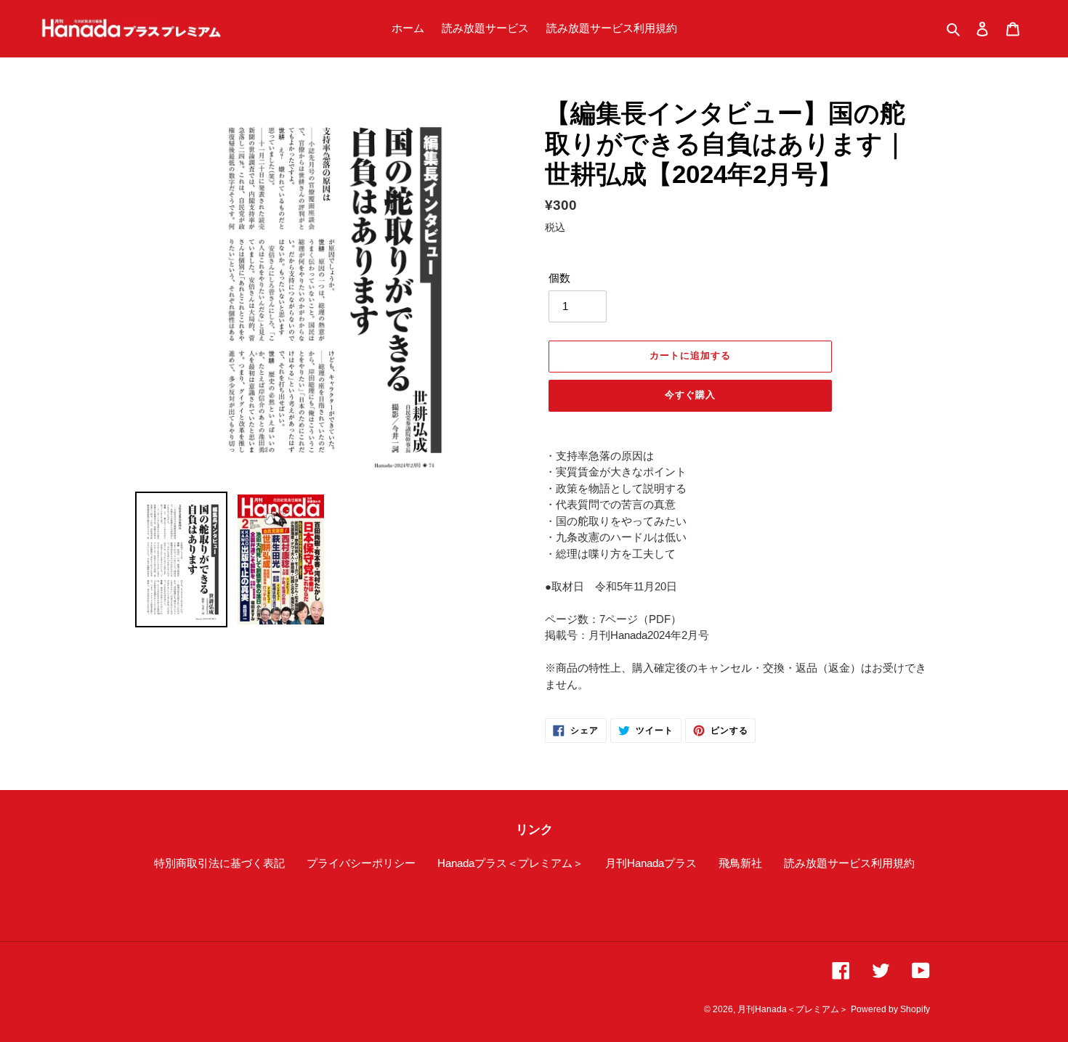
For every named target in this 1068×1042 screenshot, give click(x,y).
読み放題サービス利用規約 (849, 863)
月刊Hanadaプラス (651, 863)
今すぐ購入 (690, 394)
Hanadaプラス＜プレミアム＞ (510, 863)
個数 (559, 278)
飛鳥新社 (740, 863)
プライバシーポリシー (361, 863)
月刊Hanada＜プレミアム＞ (792, 1009)
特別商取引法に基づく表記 (219, 863)
